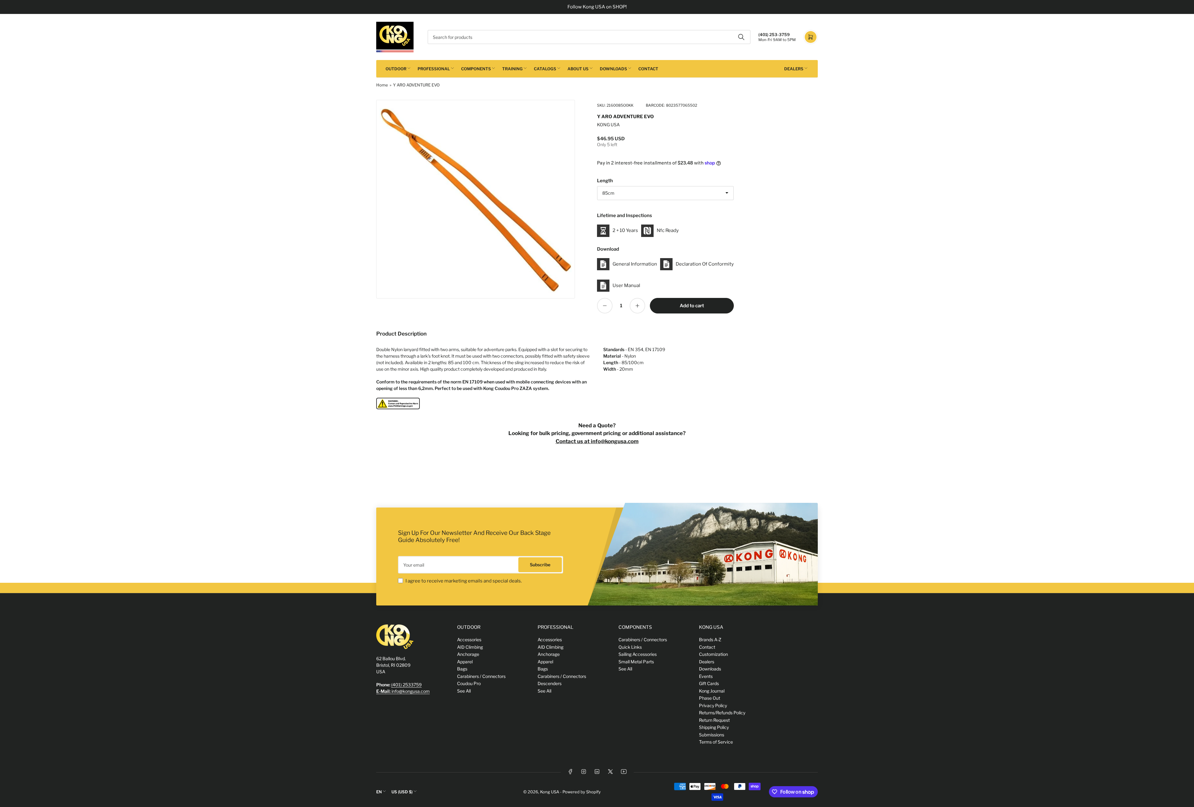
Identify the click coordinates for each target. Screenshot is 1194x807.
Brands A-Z (710, 639)
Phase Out (709, 698)
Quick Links (630, 647)
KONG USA (608, 124)
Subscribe (540, 564)
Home (382, 84)
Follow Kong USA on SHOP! (597, 7)
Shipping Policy (714, 727)
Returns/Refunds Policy (722, 712)
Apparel (465, 661)
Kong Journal (711, 690)
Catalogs (545, 68)
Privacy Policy (713, 705)
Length (605, 180)
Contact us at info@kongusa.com (597, 441)
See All (464, 690)
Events (706, 676)
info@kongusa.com (403, 691)
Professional (434, 68)
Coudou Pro (469, 683)
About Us (578, 68)
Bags (462, 668)
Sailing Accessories (637, 654)
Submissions (711, 734)
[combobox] (589, 37)
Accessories (469, 639)
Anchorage (468, 654)
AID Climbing (470, 647)
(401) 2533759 (406, 684)
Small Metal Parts (636, 661)
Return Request (714, 720)
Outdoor (396, 68)
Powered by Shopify (581, 791)
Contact (648, 68)
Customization (713, 654)
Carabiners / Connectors (481, 676)
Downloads (613, 68)
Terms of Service (716, 741)
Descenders (550, 683)
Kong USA (549, 791)
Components (476, 68)
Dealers (793, 68)
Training (512, 68)
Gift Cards (709, 683)
